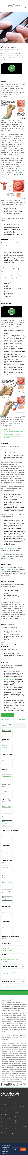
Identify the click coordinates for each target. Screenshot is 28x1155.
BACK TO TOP (5, 720)
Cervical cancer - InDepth (9, 948)
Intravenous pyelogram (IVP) (11, 434)
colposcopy (7, 353)
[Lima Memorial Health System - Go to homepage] (14, 6)
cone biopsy (7, 369)
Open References (7, 715)
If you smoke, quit (9, 708)
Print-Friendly (21, 45)
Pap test (5, 971)
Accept (23, 1149)
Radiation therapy (6, 548)
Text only (22, 720)
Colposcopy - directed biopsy (10, 973)
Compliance (4, 1123)
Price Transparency (7, 1133)
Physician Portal (6, 1119)
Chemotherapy (5, 554)
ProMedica (18, 1113)
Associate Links (5, 1115)
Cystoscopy (7, 433)
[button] (11, 68)
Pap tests (15, 92)
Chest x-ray (7, 429)
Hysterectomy (7, 506)
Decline (15, 1149)
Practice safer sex (8, 679)
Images (4, 725)
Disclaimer (18, 1103)
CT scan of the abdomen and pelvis (13, 431)
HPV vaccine (16, 224)
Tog (10, 725)
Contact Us (4, 1105)
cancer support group (13, 569)
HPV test (5, 975)
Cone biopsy (6, 976)
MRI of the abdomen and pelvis (12, 436)
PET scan (6, 437)
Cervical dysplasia (7, 950)
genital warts (19, 172)
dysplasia (7, 138)
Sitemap (17, 1117)
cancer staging (18, 424)
